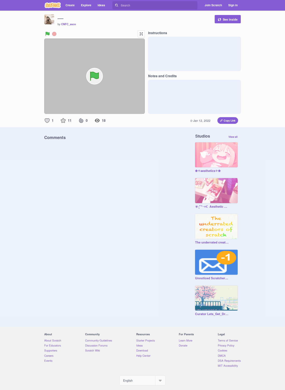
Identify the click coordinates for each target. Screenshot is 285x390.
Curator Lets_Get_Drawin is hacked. (212, 314)
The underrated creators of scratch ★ (212, 242)
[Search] (116, 5)
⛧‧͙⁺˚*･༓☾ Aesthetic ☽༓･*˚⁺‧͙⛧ (212, 207)
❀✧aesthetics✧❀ (208, 171)
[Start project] (47, 34)
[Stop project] (54, 34)
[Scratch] (52, 5)
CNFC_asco (68, 24)
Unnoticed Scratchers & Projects (212, 278)
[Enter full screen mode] (141, 33)
